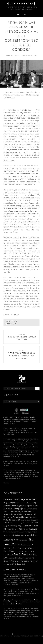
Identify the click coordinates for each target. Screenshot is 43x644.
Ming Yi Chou (23, 545)
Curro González (13, 509)
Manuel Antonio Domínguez (12, 532)
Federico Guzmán (14, 512)
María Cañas (23, 535)
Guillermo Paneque (14, 517)
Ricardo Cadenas (15, 558)
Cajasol (20, 503)
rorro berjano (28, 558)
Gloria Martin (28, 514)
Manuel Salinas (26, 532)
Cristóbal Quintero (29, 506)
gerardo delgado (12, 514)
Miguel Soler (22, 540)
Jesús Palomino (18, 523)
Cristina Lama (12, 506)
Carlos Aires (30, 503)
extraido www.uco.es (29, 55)
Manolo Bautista (30, 529)
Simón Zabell (18, 564)
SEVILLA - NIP (10, 324)
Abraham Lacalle (12, 499)
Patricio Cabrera (23, 548)
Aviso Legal (36, 636)
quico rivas (25, 551)
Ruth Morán (29, 561)
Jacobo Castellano (27, 520)
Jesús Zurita (29, 523)
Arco (11, 502)
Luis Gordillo (15, 529)
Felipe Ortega (28, 511)
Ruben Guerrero (13, 561)
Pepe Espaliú (16, 551)
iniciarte (16, 520)
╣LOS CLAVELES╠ (21, 3)
